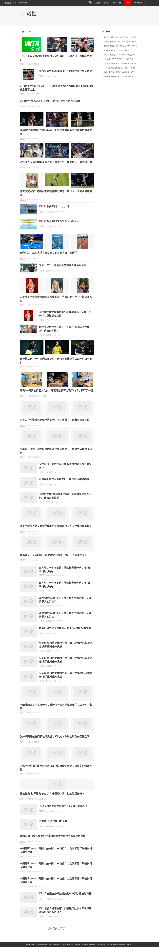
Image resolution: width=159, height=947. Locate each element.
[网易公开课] (98, 2)
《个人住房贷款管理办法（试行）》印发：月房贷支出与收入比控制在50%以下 (121, 68)
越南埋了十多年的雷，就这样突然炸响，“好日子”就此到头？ (53, 555)
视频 (41, 212)
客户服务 (85, 944)
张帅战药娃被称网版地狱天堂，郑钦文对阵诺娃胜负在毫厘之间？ (56, 736)
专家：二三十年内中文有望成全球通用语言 (62, 265)
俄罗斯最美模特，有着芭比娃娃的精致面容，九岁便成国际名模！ (56, 525)
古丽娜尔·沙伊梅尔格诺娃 (53, 821)
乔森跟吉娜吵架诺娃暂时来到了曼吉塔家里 (68, 893)
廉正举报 (122, 944)
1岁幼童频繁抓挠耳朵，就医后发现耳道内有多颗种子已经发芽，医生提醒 (121, 42)
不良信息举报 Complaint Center (107, 944)
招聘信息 (78, 944)
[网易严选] (106, 2)
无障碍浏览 (23, 3)
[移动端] (90, 2)
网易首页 (8, 3)
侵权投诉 (130, 944)
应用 (14, 3)
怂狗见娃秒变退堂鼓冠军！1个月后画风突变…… (66, 806)
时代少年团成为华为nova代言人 (61, 221)
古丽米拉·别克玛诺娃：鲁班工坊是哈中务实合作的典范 (50, 101)
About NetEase (53, 944)
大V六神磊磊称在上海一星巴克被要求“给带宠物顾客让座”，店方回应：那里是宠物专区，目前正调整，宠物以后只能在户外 (121, 55)
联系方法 (70, 944)
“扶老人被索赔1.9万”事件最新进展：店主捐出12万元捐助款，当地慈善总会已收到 (121, 46)
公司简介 (63, 944)
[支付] (114, 2)
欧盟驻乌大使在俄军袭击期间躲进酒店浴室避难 (65, 628)
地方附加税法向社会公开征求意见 (116, 50)
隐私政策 (92, 944)
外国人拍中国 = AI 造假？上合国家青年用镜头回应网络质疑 (52, 835)
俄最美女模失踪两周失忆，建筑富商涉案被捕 (64, 479)
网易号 (22, 64)
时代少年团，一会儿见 (56, 206)
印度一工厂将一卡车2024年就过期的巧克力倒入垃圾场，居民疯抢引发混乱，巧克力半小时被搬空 (121, 72)
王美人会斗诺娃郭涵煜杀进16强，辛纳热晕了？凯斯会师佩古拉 (54, 419)
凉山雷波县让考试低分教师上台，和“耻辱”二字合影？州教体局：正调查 (121, 37)
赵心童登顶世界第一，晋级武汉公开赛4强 (119, 63)
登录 (128, 3)
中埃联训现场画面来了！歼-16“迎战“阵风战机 (121, 76)
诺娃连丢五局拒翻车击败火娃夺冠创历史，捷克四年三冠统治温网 (56, 162)
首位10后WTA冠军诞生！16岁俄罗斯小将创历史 (65, 71)
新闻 (22, 886)
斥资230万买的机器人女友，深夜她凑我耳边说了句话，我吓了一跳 (56, 390)
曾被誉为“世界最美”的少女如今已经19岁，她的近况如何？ (52, 793)
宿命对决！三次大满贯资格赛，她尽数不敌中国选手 (48, 252)
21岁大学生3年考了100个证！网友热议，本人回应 (121, 59)
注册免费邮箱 (138, 3)
